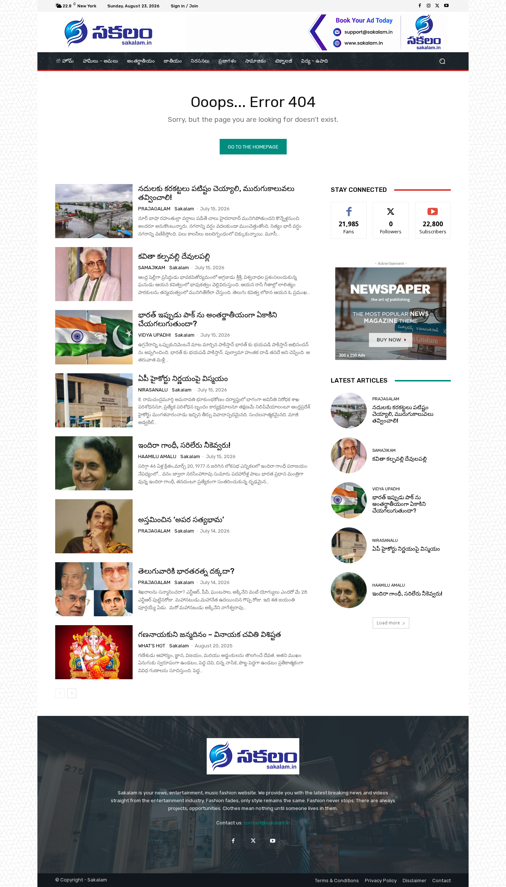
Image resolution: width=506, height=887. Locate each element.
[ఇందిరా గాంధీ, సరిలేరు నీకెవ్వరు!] (94, 463)
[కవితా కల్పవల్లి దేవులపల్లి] (94, 274)
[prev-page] (59, 693)
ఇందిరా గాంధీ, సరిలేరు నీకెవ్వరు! (184, 445)
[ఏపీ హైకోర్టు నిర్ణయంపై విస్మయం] (94, 400)
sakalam (184, 208)
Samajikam (151, 267)
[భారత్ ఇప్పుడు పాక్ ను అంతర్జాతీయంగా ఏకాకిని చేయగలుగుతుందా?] (94, 337)
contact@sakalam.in (267, 823)
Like (349, 207)
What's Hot (151, 645)
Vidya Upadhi (154, 335)
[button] (442, 61)
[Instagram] (428, 5)
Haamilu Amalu (157, 456)
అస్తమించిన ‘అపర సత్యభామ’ (181, 519)
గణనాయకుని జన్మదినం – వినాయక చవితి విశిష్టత (209, 634)
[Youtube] (446, 5)
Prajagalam (154, 208)
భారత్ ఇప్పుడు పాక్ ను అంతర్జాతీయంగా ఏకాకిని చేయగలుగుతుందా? (207, 319)
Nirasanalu (153, 389)
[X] (437, 5)
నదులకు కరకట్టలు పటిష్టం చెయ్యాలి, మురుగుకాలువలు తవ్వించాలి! (402, 414)
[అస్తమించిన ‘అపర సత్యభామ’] (94, 526)
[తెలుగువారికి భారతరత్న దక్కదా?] (94, 589)
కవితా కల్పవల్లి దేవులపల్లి (174, 256)
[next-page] (71, 693)
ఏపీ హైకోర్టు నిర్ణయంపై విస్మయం (183, 378)
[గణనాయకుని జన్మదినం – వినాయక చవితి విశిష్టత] (94, 652)
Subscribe (433, 207)
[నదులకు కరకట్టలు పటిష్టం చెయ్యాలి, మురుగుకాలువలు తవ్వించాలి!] (94, 211)
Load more (388, 623)
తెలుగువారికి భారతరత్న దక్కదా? (186, 571)
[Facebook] (419, 5)
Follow (391, 207)
